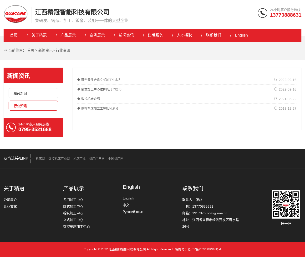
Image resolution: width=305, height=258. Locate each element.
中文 (126, 205)
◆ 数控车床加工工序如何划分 (97, 108)
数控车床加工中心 (76, 226)
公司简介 (10, 200)
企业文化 (10, 206)
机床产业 (79, 158)
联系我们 (213, 35)
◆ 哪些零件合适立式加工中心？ (99, 79)
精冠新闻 (20, 93)
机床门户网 (97, 158)
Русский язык (133, 212)
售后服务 (155, 35)
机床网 (40, 158)
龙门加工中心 (73, 200)
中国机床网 (115, 158)
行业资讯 (63, 50)
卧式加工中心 (73, 206)
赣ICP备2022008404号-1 (204, 249)
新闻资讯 (126, 35)
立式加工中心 (73, 220)
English (241, 35)
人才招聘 (184, 35)
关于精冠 (39, 35)
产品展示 (68, 35)
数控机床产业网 (59, 158)
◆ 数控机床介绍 (88, 99)
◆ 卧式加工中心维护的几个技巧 (99, 89)
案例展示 (97, 35)
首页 (14, 35)
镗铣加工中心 (73, 213)
